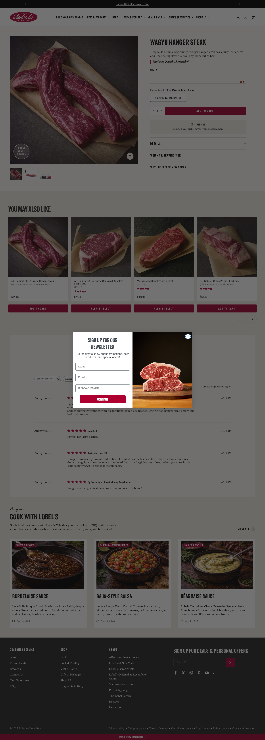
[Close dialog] (188, 336)
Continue (102, 399)
